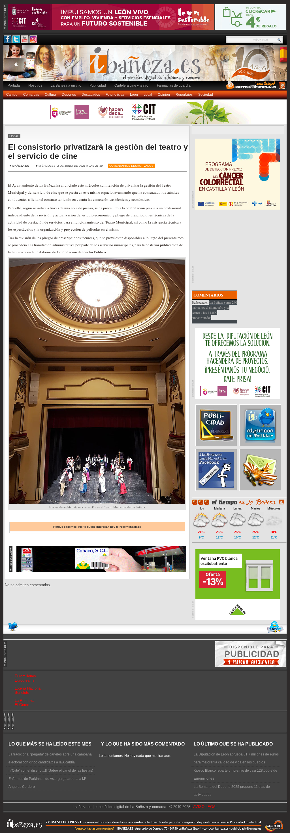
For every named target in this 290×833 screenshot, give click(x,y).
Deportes (69, 95)
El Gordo (22, 705)
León (134, 95)
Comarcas (31, 95)
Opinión (164, 95)
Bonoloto (22, 692)
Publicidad (97, 85)
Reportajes (184, 95)
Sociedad (205, 95)
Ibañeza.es (146, 66)
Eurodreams (25, 680)
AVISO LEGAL (205, 807)
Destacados (91, 95)
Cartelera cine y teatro (131, 85)
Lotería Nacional (28, 688)
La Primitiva (24, 700)
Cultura (50, 95)
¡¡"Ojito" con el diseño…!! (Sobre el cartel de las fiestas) (50, 771)
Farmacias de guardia (174, 85)
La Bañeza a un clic (66, 85)
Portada (14, 85)
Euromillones (25, 676)
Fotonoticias (115, 95)
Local (148, 95)
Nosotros (35, 85)
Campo (12, 95)
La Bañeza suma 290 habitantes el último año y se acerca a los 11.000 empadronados (214, 310)
